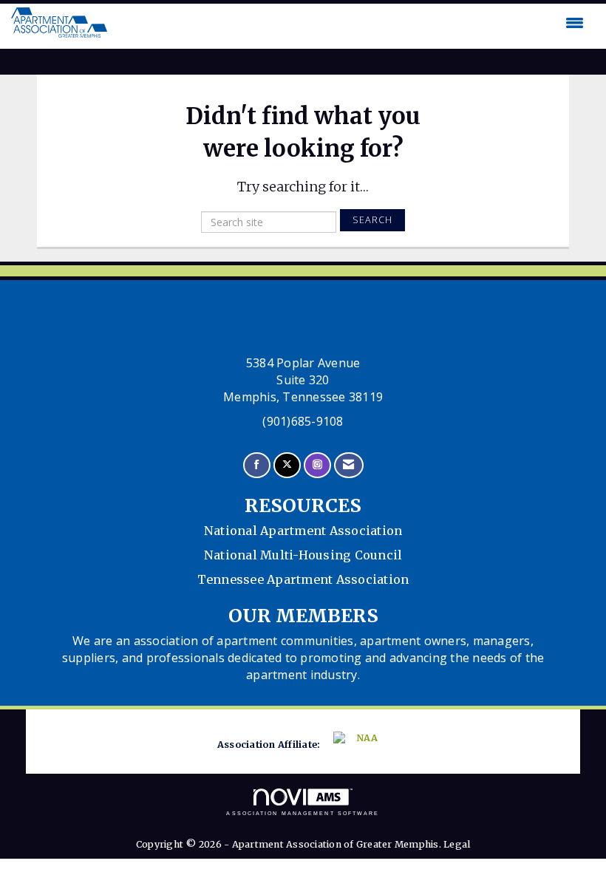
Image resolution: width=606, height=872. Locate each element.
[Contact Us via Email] (348, 465)
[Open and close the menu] (349, 23)
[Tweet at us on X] (287, 465)
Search (372, 220)
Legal (456, 844)
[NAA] (359, 745)
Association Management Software (302, 813)
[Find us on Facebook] (256, 465)
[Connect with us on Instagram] (317, 465)
